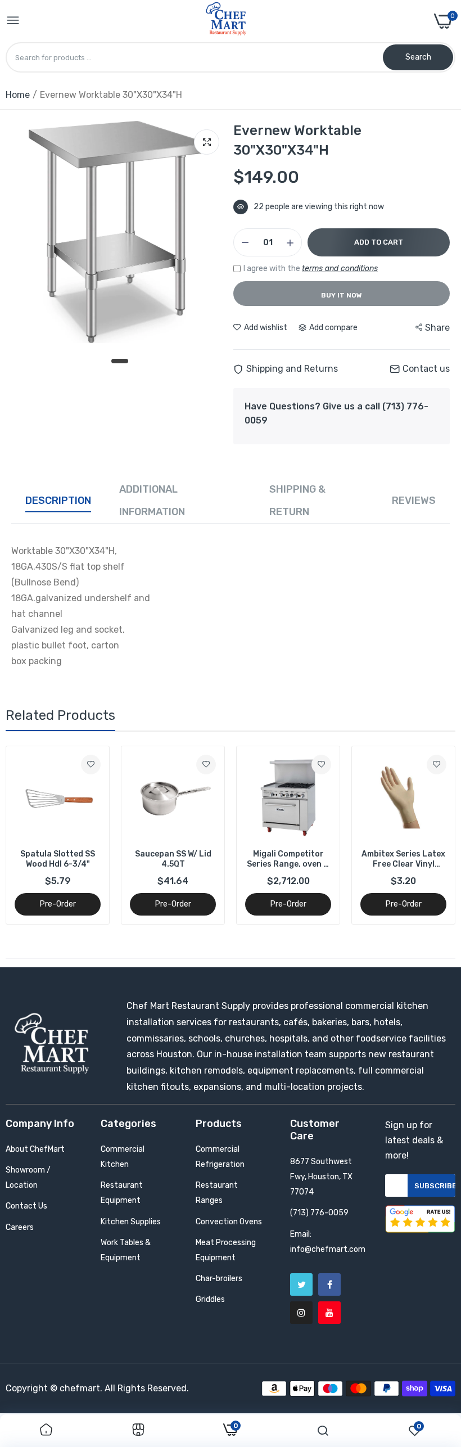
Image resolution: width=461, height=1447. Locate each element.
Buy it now (341, 295)
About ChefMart (35, 1149)
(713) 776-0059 (319, 1213)
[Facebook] (329, 1284)
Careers (20, 1227)
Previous (34, 835)
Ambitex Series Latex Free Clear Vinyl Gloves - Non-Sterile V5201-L (403, 859)
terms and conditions (340, 268)
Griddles (210, 1299)
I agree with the (310, 268)
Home (18, 94)
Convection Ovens (229, 1222)
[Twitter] (301, 1284)
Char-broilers (219, 1278)
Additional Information (152, 500)
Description (58, 500)
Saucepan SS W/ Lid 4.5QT (173, 859)
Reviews (414, 500)
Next (427, 835)
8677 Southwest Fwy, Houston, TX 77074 (321, 1177)
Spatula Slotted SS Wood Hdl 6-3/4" (57, 859)
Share (437, 327)
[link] (91, 764)
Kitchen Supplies (131, 1222)
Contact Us (26, 1206)
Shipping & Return (297, 500)
